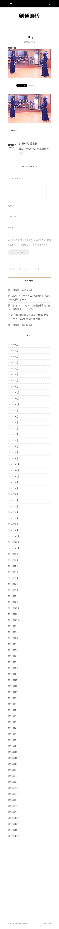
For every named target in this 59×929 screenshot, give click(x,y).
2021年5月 (13, 722)
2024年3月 (13, 518)
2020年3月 (13, 805)
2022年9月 (13, 626)
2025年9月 (13, 410)
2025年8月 (13, 416)
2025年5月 (13, 434)
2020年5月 (13, 793)
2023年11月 (13, 542)
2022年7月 (13, 638)
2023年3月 (13, 590)
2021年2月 (13, 740)
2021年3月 (13, 733)
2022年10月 (13, 620)
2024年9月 (13, 482)
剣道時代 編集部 (28, 143)
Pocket (31, 85)
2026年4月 (13, 368)
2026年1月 (13, 386)
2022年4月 (13, 656)
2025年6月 (13, 428)
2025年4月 (13, 440)
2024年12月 (13, 464)
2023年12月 (13, 536)
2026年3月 (13, 374)
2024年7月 (13, 494)
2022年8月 (13, 632)
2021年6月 (13, 715)
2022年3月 (13, 662)
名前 (11, 206)
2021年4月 (13, 728)
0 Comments (13, 130)
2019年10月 (13, 835)
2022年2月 (13, 668)
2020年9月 (13, 770)
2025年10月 (13, 404)
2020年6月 (13, 787)
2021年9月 (13, 698)
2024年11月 (13, 470)
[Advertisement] (29, 873)
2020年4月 (13, 799)
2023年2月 (13, 596)
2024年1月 (13, 530)
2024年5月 (13, 506)
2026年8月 (13, 344)
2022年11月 (13, 614)
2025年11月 (13, 398)
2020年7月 (13, 781)
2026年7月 (13, 350)
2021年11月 (13, 685)
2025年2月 (13, 452)
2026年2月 (13, 380)
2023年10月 (13, 548)
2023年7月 (13, 566)
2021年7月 (13, 710)
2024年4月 (13, 512)
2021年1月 (13, 745)
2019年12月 (13, 823)
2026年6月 (13, 356)
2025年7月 (13, 422)
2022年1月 (13, 674)
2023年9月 (13, 554)
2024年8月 (13, 488)
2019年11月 (13, 829)
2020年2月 (13, 811)
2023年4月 (13, 584)
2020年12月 (13, 751)
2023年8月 (13, 560)
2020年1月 (13, 817)
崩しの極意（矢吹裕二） (20, 289)
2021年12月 (13, 680)
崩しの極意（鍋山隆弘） (20, 324)
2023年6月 (13, 572)
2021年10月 (13, 692)
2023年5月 (13, 578)
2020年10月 (13, 763)
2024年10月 (13, 476)
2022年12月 (13, 608)
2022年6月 (13, 644)
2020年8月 (13, 775)
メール (12, 216)
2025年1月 (13, 458)
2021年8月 (13, 704)
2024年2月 (13, 524)
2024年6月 (13, 500)
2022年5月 (13, 650)
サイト (11, 227)
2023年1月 (13, 602)
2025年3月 (13, 446)
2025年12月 (13, 392)
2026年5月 (13, 362)
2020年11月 (13, 757)
